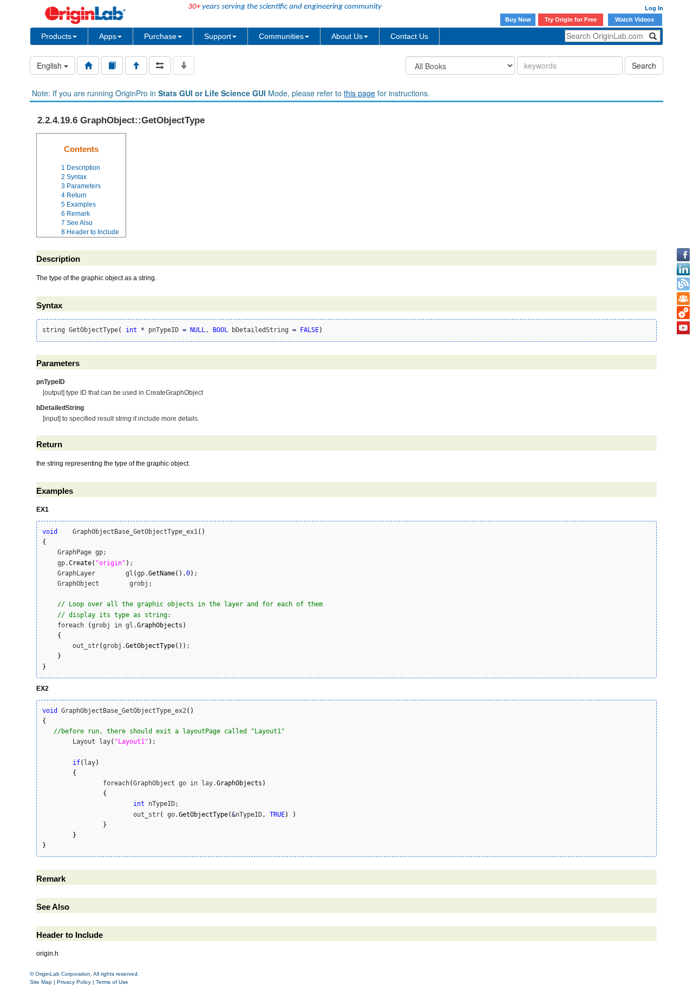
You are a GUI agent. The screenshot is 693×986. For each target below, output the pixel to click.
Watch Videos (635, 19)
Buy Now (518, 19)
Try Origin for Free (571, 19)
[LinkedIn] (683, 269)
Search (644, 65)
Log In (654, 8)
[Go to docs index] (88, 65)
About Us (347, 36)
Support (217, 36)
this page (359, 93)
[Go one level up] (136, 65)
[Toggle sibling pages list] (160, 65)
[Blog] (683, 284)
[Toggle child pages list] (183, 65)
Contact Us (409, 36)
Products (56, 36)
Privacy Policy (74, 982)
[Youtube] (683, 328)
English (50, 65)
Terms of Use (112, 982)
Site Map (41, 982)
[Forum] (683, 299)
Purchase (160, 36)
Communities (281, 36)
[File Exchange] (683, 313)
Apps (107, 36)
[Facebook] (683, 255)
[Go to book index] (112, 65)
